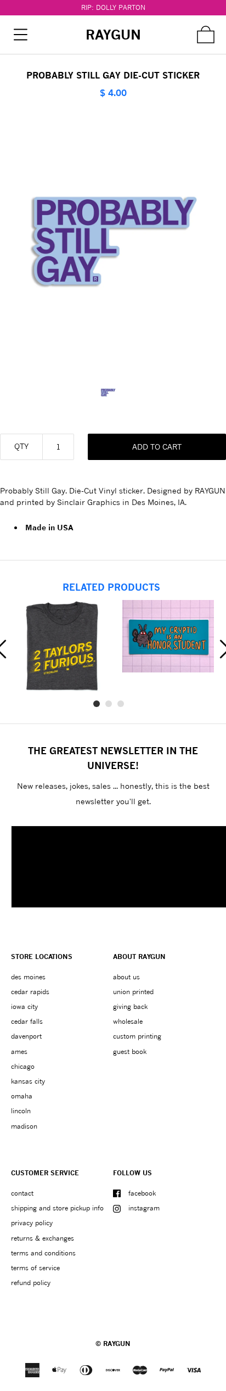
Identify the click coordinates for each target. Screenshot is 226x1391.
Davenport (26, 1036)
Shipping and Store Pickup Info (57, 1208)
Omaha (21, 1096)
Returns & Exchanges (42, 1238)
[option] (113, 392)
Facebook (142, 1193)
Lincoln (21, 1111)
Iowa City (24, 1006)
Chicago (23, 1066)
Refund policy (30, 1282)
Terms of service (35, 1268)
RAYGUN (117, 1343)
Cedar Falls (27, 1021)
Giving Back (130, 1006)
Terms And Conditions (43, 1253)
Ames (19, 1051)
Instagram (144, 1208)
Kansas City (28, 1081)
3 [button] (120, 703)
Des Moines (28, 977)
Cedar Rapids (30, 992)
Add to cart (157, 446)
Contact (22, 1193)
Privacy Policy (32, 1223)
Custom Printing (137, 1036)
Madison (24, 1126)
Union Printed (133, 992)
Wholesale (128, 1021)
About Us (126, 977)
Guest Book (129, 1051)
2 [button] (108, 703)
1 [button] (96, 703)
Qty (21, 446)
